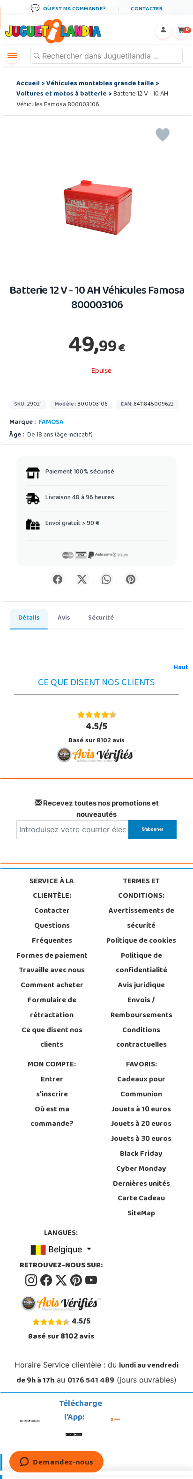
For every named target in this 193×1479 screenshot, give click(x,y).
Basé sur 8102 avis (96, 733)
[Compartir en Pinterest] (131, 579)
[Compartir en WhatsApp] (106, 579)
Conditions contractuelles (141, 1038)
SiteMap (141, 1213)
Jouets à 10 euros (141, 1109)
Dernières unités (141, 1184)
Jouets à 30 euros (141, 1139)
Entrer (52, 1079)
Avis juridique (141, 985)
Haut (181, 668)
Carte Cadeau (141, 1198)
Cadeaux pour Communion (141, 1087)
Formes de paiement (52, 956)
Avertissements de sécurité (141, 919)
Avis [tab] (64, 618)
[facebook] (46, 1280)
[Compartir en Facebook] (58, 579)
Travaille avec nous (52, 970)
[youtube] (91, 1280)
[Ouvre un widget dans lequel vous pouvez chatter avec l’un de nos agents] (56, 1462)
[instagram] (31, 1280)
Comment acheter (52, 985)
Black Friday (141, 1154)
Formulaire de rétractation (52, 1008)
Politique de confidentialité (141, 964)
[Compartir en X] (82, 579)
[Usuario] (163, 31)
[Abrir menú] (12, 55)
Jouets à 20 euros (141, 1124)
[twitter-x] (61, 1280)
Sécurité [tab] (101, 618)
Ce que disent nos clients (52, 1038)
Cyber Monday (141, 1169)
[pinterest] (76, 1280)
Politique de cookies (141, 941)
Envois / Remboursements (141, 1008)
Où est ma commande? (52, 1117)
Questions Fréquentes (52, 934)
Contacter (52, 911)
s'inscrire (52, 1094)
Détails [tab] (28, 618)
